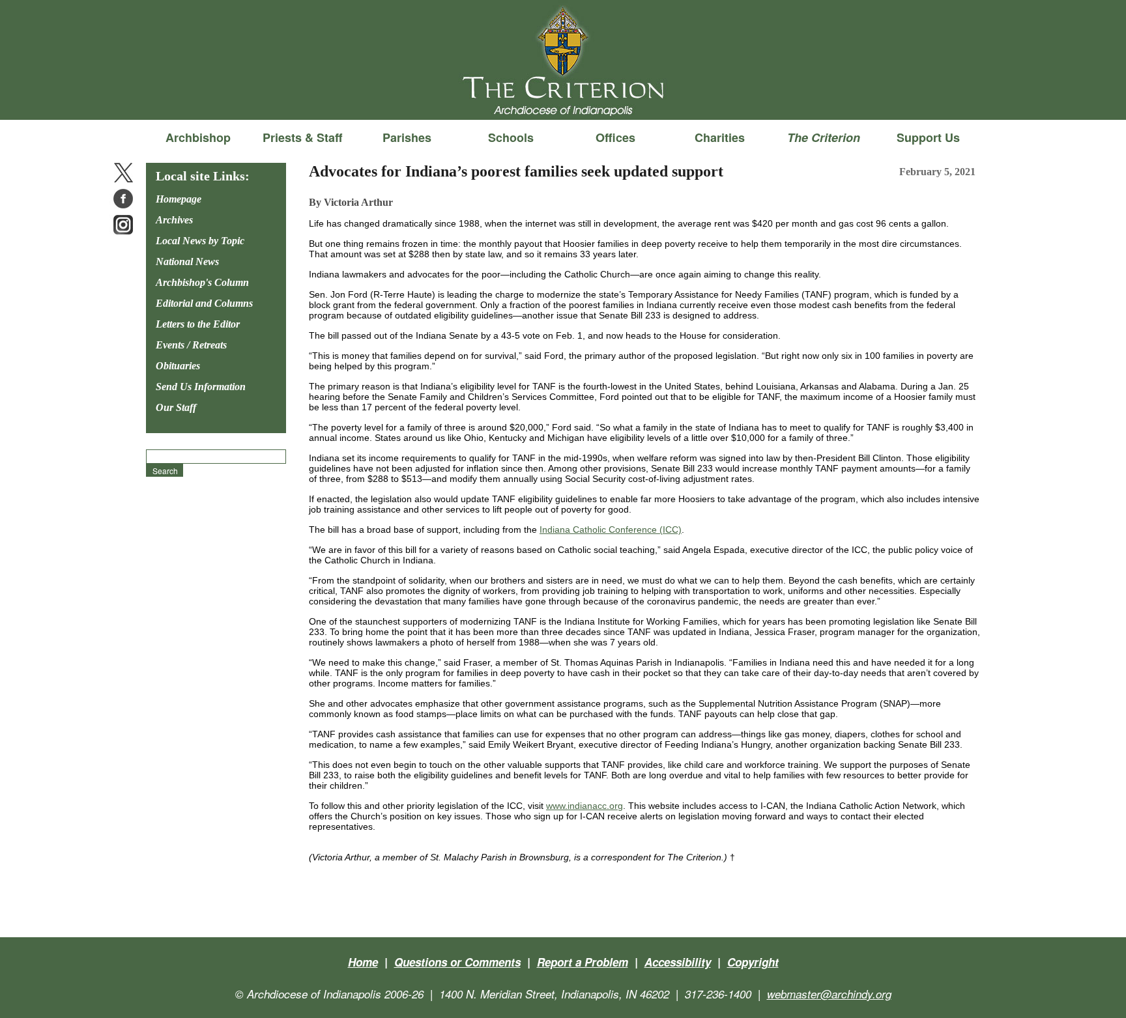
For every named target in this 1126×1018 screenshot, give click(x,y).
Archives (174, 219)
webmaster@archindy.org (829, 994)
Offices (615, 137)
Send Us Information (201, 386)
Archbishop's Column (202, 282)
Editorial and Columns (204, 303)
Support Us (928, 137)
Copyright (753, 962)
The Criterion (563, 98)
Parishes (407, 137)
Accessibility (677, 962)
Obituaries (178, 365)
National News (187, 261)
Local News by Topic (200, 240)
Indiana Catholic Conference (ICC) (611, 529)
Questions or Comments (457, 962)
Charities (720, 137)
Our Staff (176, 407)
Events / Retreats (191, 344)
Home (363, 962)
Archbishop (198, 137)
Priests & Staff (302, 137)
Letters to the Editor (198, 324)
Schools (511, 137)
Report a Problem (582, 962)
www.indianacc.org (584, 805)
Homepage (178, 199)
